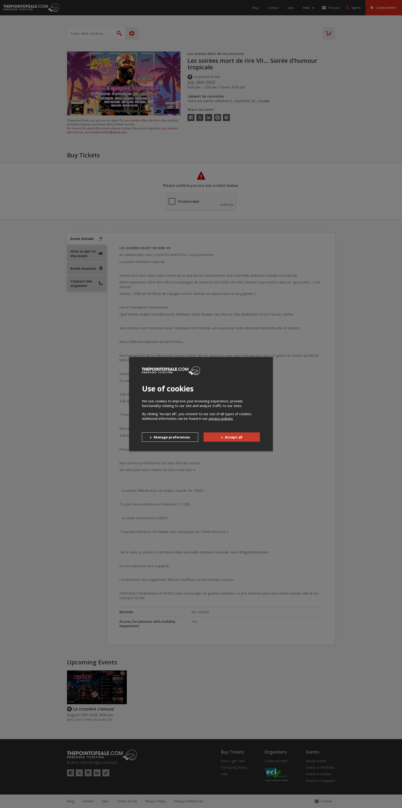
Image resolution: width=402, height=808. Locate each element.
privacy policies (221, 418)
